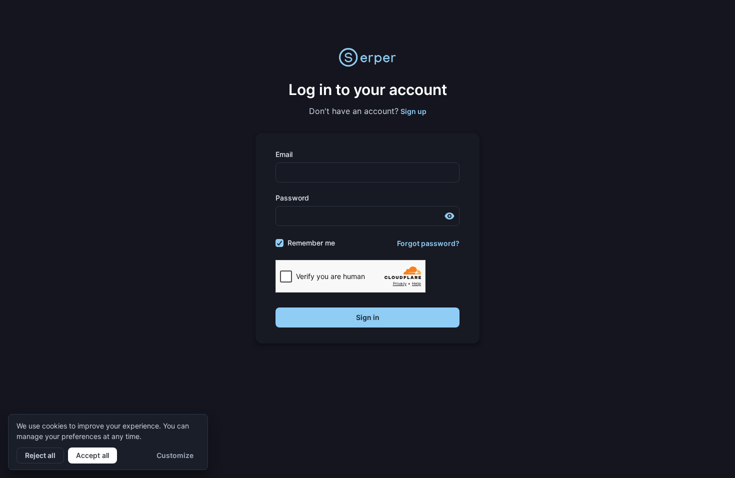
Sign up (413, 111)
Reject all (40, 455)
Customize (175, 455)
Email (284, 154)
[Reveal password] (450, 216)
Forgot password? (428, 243)
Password (292, 198)
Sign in (368, 317)
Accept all (92, 455)
